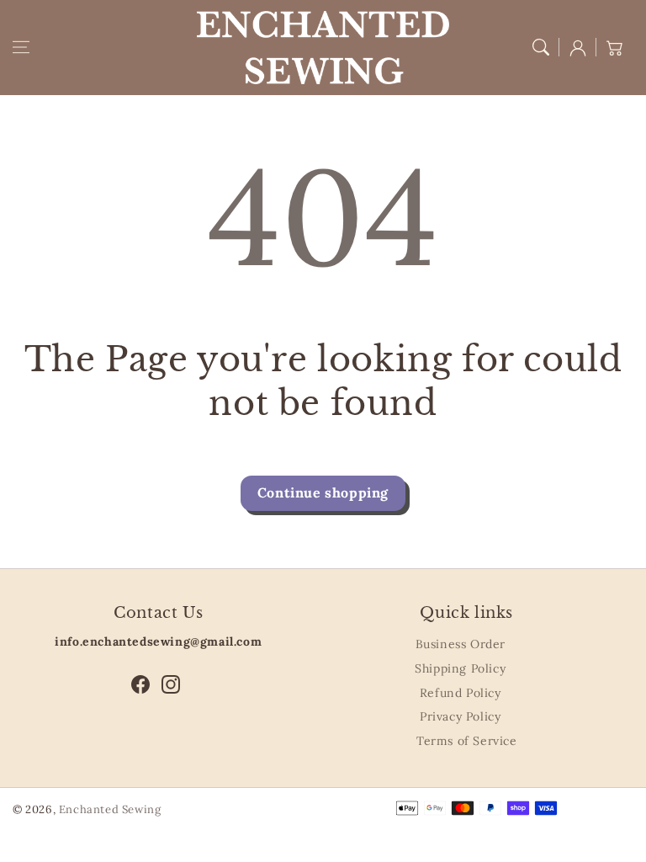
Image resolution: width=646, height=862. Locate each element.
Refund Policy (460, 692)
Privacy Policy (460, 716)
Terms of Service (466, 740)
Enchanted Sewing (110, 809)
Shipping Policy (460, 668)
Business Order (461, 644)
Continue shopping (323, 492)
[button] (21, 47)
